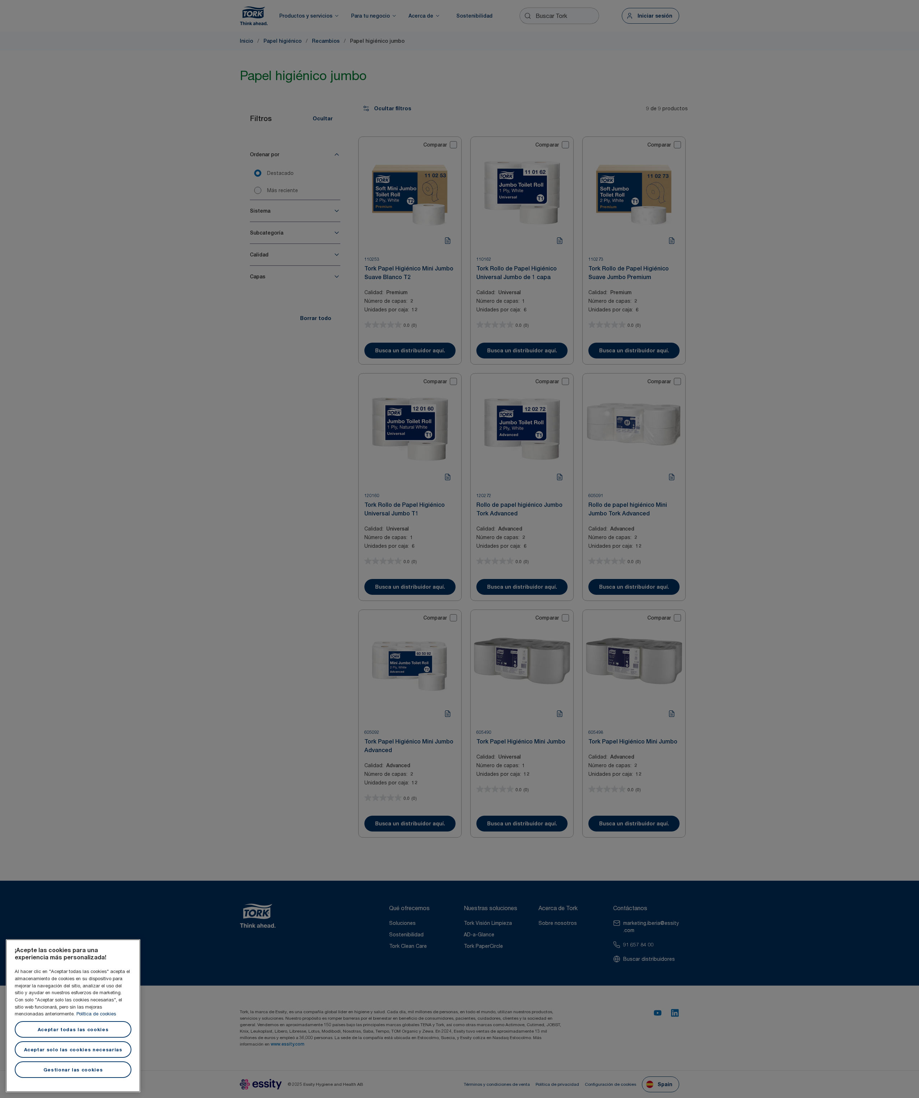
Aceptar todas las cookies (73, 1029)
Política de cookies (96, 1013)
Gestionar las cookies (73, 1069)
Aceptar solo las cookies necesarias (73, 1049)
